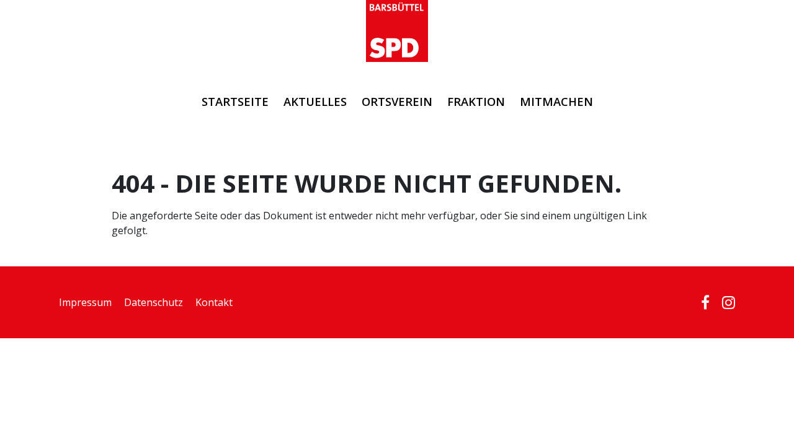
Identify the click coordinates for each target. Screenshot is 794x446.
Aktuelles (315, 101)
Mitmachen (556, 101)
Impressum (85, 302)
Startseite (235, 101)
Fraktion (476, 101)
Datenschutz (153, 302)
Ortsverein (397, 101)
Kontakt (214, 302)
